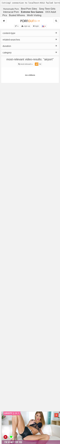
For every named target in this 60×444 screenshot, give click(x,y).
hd (40, 64)
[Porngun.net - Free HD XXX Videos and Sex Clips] (30, 21)
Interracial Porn (11, 12)
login (37, 26)
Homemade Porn (11, 9)
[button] (16, 26)
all (37, 64)
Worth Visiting (34, 15)
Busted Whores (17, 15)
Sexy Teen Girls (47, 9)
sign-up (27, 26)
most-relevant (26, 64)
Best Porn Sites (29, 9)
